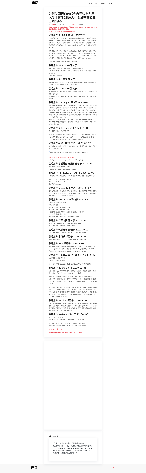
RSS (96, 3)
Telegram (102, 3)
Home (90, 3)
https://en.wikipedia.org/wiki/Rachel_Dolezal (62, 157)
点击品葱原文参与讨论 (55, 329)
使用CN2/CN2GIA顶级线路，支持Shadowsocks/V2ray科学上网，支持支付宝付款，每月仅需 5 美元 (73, 28)
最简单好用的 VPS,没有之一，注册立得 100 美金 (65, 332)
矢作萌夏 (52, 24)
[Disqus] (73, 366)
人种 (72, 24)
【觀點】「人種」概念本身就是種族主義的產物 (68, 443)
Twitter (110, 3)
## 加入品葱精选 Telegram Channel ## (62, 32)
